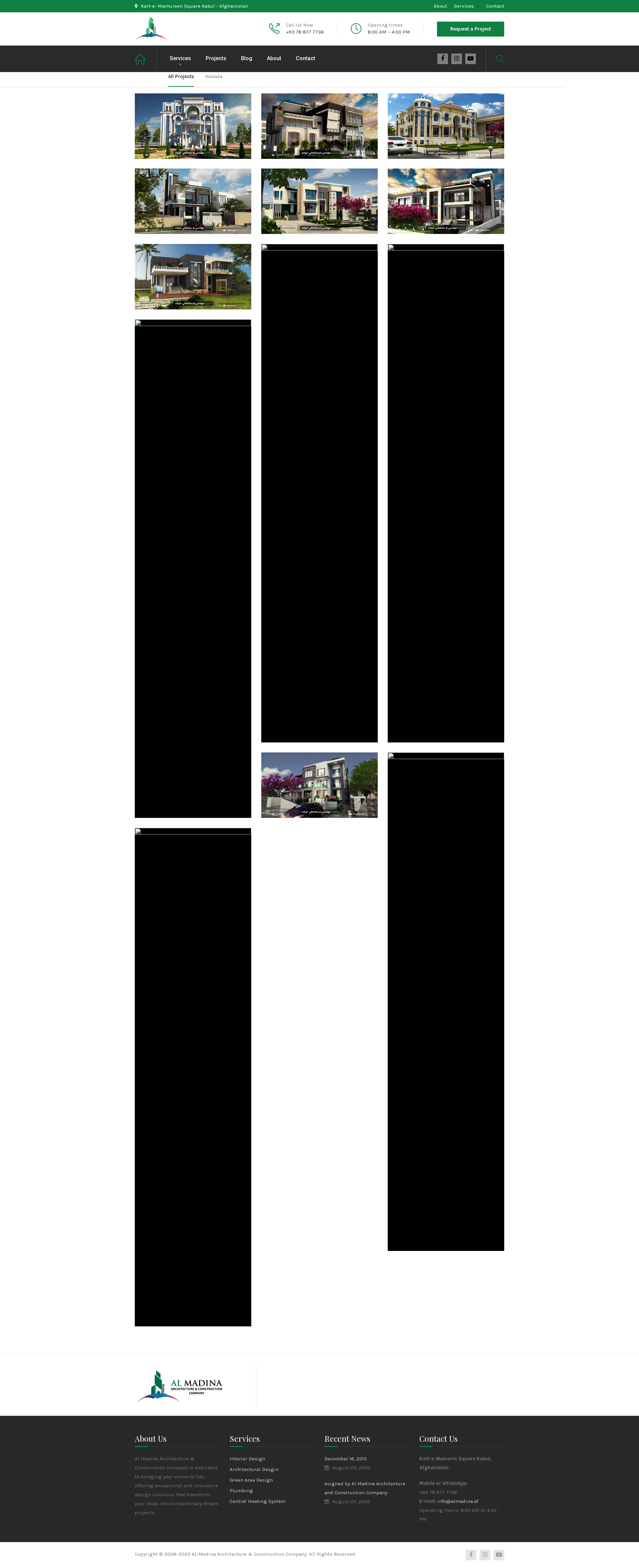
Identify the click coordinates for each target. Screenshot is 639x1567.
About (440, 6)
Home (146, 59)
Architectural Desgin (254, 1469)
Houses (214, 76)
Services (464, 6)
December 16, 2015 (345, 1459)
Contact (495, 6)
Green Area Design (251, 1480)
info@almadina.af (457, 1501)
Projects (216, 58)
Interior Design (247, 1459)
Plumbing (241, 1491)
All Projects (181, 76)
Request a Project (470, 29)
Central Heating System (258, 1501)
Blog (246, 58)
